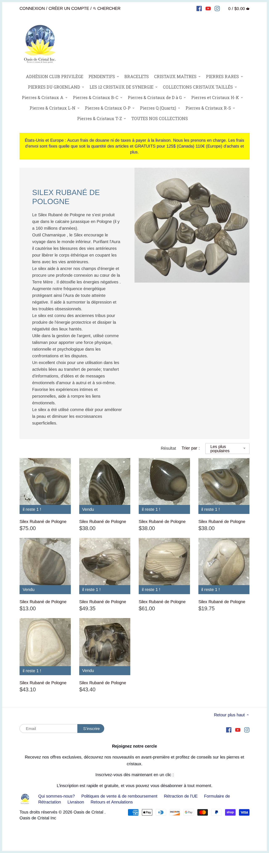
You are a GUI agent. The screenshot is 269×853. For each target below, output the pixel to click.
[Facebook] (199, 8)
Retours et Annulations (112, 802)
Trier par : (191, 448)
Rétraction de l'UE (181, 796)
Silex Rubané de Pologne (43, 521)
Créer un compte (69, 8)
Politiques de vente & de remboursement (119, 796)
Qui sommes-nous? (56, 796)
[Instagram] (217, 8)
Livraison (76, 802)
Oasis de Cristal (89, 812)
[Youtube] (208, 8)
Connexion (32, 8)
